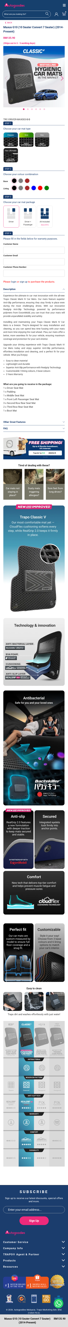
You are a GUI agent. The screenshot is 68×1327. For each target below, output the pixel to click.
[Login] (56, 14)
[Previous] (5, 78)
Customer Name (10, 244)
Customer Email (10, 255)
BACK (9, 23)
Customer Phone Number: (15, 267)
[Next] (60, 78)
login (13, 281)
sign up (23, 281)
